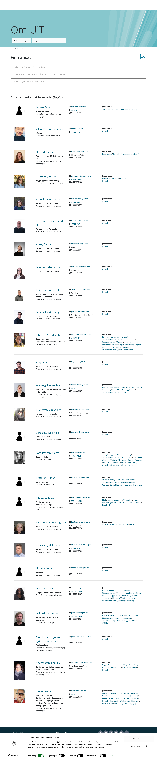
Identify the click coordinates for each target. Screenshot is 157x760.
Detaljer (113, 756)
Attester (112, 693)
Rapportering (135, 502)
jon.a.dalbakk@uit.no (79, 613)
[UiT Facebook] (100, 732)
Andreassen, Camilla (48, 663)
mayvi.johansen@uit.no (80, 497)
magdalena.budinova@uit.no (82, 409)
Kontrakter (128, 350)
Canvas (114, 344)
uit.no (12, 49)
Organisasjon (38, 41)
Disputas (118, 502)
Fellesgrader (116, 667)
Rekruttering (137, 387)
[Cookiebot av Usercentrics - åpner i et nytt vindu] (13, 755)
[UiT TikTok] (111, 732)
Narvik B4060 (76, 179)
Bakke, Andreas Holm (48, 290)
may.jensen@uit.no (78, 106)
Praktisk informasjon (21, 41)
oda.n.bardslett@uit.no (80, 432)
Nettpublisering (115, 485)
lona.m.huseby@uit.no (80, 567)
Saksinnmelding (121, 665)
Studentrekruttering (110, 350)
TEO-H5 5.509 (76, 616)
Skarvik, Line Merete (48, 199)
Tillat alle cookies (139, 739)
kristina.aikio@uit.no (79, 128)
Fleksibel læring (112, 696)
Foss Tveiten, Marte (47, 453)
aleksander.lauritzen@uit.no (82, 545)
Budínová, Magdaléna (48, 410)
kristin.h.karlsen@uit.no (80, 522)
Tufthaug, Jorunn (46, 176)
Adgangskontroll (116, 465)
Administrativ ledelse (110, 178)
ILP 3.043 (74, 110)
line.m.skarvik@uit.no (79, 199)
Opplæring (130, 390)
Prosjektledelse (118, 390)
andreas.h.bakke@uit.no (80, 289)
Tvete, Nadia (43, 691)
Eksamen (124, 339)
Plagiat (121, 344)
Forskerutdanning (114, 500)
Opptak (115, 109)
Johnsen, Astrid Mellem (49, 335)
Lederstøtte (107, 154)
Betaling (114, 460)
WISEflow (106, 344)
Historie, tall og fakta (56, 41)
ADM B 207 (75, 224)
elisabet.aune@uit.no (79, 243)
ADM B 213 (75, 132)
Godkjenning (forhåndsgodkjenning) (124, 701)
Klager (134, 620)
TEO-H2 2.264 (76, 591)
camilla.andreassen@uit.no (81, 662)
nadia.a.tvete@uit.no (79, 691)
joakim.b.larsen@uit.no (80, 311)
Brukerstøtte (107, 703)
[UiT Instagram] (105, 732)
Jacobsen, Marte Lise (48, 267)
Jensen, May (43, 107)
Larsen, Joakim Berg (47, 312)
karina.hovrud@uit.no (80, 151)
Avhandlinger (107, 502)
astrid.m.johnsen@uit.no (81, 334)
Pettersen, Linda (45, 478)
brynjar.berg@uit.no (79, 362)
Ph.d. (104, 500)
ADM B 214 (75, 548)
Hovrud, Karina (45, 152)
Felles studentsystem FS (130, 154)
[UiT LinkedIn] (121, 732)
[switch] (62, 755)
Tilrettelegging (130, 703)
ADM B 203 (75, 202)
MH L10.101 (75, 338)
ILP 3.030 (74, 388)
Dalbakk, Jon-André (47, 613)
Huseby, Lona (44, 568)
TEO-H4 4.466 (76, 501)
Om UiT (19, 49)
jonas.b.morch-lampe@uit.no (82, 636)
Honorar (122, 460)
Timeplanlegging (131, 342)
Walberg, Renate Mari (49, 385)
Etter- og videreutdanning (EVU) (115, 337)
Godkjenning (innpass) (129, 696)
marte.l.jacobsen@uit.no (80, 266)
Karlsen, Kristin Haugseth (51, 522)
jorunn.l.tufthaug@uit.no (81, 176)
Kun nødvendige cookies (139, 746)
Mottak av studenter (111, 462)
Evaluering (129, 344)
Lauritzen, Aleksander (49, 545)
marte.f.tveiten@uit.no (80, 452)
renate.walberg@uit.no (80, 385)
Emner (132, 339)
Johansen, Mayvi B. (47, 498)
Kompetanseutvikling (110, 387)
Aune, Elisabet (44, 244)
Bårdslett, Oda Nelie (47, 432)
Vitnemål (134, 698)
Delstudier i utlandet (128, 178)
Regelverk (129, 465)
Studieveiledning (108, 342)
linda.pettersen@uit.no (80, 477)
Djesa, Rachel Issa (46, 588)
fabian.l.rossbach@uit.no (81, 220)
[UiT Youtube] (116, 732)
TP (121, 350)
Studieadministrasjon (128, 109)
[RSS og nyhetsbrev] (126, 732)
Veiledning (106, 109)
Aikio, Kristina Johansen (50, 129)
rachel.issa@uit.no (78, 588)
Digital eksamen (108, 615)
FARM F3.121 (76, 456)
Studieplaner (126, 482)
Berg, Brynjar (43, 362)
